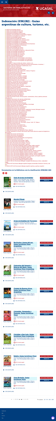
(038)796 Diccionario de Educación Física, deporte (19, 130)
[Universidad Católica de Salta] (45, 8)
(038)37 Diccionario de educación (15, 94)
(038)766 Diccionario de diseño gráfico (16, 126)
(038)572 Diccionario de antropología (16, 103)
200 (53, 399)
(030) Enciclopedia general (13, 29)
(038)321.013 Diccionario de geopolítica (16, 83)
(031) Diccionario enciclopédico (14, 56)
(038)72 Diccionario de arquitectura (15, 124)
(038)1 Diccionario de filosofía (14, 72)
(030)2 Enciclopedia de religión (14, 32)
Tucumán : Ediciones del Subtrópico (22, 181)
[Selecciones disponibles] (3, 173)
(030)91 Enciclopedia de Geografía (15, 54)
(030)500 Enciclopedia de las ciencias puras (17, 40)
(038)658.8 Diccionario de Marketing (16, 121)
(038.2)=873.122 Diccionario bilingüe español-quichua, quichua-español (25, 166)
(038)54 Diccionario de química (14, 101)
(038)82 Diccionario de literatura (15, 134)
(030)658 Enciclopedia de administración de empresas (20, 43)
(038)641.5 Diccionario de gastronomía (16, 112)
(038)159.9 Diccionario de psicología (15, 73)
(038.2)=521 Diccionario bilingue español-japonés (19, 159)
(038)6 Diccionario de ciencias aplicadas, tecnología (20, 104)
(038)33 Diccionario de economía (15, 85)
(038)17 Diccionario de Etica (13, 74)
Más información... (20, 186)
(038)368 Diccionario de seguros (14, 92)
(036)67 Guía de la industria (13, 67)
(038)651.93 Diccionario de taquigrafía (16, 114)
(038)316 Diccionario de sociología (15, 79)
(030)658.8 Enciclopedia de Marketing (16, 45)
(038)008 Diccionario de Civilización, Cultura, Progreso (20, 70)
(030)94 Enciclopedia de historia (14, 55)
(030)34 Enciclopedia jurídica (14, 37)
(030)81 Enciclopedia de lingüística (15, 51)
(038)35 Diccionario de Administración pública (18, 90)
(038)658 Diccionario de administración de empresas (20, 117)
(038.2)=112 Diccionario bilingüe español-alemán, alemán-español (23, 150)
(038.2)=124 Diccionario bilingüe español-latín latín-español (22, 152)
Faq (2, 418)
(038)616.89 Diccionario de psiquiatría (16, 106)
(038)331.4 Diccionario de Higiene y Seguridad (18, 86)
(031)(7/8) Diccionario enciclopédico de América (19, 58)
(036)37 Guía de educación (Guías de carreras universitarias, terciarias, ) (25, 64)
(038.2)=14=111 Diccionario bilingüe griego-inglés (19, 158)
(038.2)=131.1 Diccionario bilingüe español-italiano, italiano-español (24, 153)
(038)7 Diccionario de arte (13, 123)
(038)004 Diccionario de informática (16, 69)
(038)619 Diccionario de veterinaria (15, 108)
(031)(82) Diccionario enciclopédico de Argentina (19, 59)
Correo (3, 415)
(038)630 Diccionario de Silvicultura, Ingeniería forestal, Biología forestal (25, 109)
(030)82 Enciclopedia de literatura (15, 52)
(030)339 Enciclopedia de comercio (15, 36)
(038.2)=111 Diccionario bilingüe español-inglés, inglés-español (22, 145)
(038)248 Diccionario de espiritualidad (16, 77)
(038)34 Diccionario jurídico (13, 87)
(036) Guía (9, 61)
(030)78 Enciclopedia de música (14, 47)
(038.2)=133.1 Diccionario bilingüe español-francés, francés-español (24, 154)
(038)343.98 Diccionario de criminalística (17, 88)
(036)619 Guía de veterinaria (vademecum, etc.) (19, 65)
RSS (2, 413)
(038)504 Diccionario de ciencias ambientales (18, 99)
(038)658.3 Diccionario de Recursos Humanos (18, 119)
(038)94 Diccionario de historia (14, 139)
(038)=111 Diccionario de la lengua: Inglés (17, 140)
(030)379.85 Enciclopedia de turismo (16, 38)
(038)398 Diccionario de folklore (14, 95)
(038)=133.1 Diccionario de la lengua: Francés (18, 143)
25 (44, 399)
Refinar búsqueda (6, 173)
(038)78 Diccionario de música (14, 127)
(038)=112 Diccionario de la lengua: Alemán (17, 141)
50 (47, 399)
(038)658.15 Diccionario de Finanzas (16, 118)
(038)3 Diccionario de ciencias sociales (16, 78)
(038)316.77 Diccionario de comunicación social (19, 81)
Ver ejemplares (9, 191)
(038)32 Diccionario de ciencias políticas (17, 82)
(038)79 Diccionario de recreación (15, 128)
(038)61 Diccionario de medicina (14, 105)
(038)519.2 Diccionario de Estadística (16, 100)
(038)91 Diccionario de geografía (15, 135)
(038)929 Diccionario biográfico (14, 136)
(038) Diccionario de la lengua (14, 68)
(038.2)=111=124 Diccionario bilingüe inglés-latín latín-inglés (22, 146)
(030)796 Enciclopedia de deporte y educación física (20, 50)
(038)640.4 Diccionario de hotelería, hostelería (18, 110)
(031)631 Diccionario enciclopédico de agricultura (19, 60)
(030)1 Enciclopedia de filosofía (14, 31)
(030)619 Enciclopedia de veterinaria (16, 41)
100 (50, 399)
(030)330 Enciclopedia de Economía (15, 33)
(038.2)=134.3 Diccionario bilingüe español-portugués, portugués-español (25, 155)
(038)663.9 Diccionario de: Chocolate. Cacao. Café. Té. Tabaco (23, 122)
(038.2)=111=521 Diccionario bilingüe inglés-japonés (20, 149)
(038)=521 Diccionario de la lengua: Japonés (18, 144)
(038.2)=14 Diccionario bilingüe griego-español (18, 157)
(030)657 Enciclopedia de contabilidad (16, 42)
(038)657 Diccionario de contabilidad (16, 115)
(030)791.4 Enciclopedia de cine (14, 49)
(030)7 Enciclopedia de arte (13, 46)
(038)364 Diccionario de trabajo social (16, 91)
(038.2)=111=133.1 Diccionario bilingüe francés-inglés (20, 148)
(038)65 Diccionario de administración (16, 113)
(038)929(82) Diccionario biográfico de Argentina (19, 137)
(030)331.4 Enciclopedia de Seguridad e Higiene (18, 34)
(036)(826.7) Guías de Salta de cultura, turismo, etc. (19, 63)
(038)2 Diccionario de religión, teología (16, 76)
